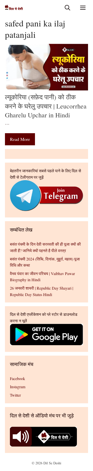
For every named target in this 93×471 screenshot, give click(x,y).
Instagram (17, 386)
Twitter (15, 395)
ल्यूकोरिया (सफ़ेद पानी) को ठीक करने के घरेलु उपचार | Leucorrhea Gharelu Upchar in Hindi (46, 106)
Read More (20, 139)
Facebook (17, 378)
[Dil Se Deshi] (14, 7)
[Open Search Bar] (67, 7)
